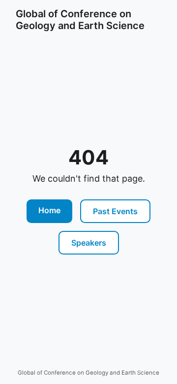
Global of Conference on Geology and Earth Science (80, 20)
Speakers (88, 243)
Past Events (115, 211)
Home (49, 210)
